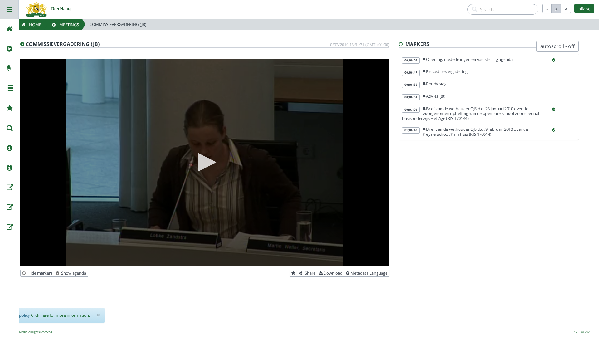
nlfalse (584, 9)
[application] (204, 162)
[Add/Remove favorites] (293, 273)
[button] (205, 162)
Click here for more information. (60, 315)
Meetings (67, 24)
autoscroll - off (557, 46)
